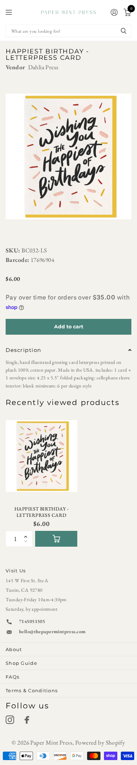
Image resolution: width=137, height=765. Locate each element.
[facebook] (27, 720)
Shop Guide (21, 663)
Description (23, 350)
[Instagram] (10, 720)
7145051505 (32, 621)
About (14, 649)
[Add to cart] (56, 539)
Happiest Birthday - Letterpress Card (41, 512)
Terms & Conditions (32, 690)
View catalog (10, 12)
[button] (27, 533)
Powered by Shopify (100, 742)
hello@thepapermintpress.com (52, 631)
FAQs (12, 677)
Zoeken (123, 31)
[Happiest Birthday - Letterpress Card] (41, 456)
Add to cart (68, 326)
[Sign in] (114, 12)
